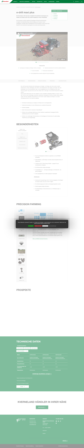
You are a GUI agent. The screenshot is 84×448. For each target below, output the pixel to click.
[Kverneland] (4, 1)
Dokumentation (39, 1)
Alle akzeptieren (30, 225)
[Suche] (73, 5)
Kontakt (45, 1)
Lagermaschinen (51, 1)
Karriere (57, 1)
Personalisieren (45, 225)
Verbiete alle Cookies (38, 225)
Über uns (33, 1)
